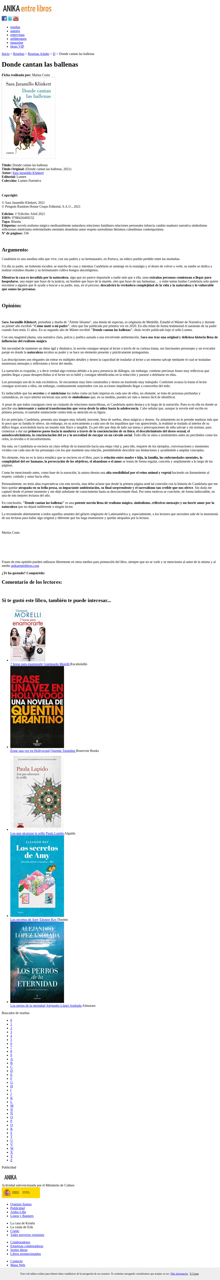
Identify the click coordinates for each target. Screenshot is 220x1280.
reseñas (15, 27)
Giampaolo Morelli (57, 664)
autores (15, 31)
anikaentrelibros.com (25, 566)
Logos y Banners (22, 1216)
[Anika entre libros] (24, 1181)
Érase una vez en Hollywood (30, 751)
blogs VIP (17, 46)
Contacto (16, 1261)
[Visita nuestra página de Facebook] (4, 20)
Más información (179, 1273)
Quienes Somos (21, 1204)
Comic (14, 1231)
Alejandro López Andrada (64, 1005)
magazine (16, 42)
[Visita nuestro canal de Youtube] (15, 20)
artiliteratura (18, 39)
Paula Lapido (55, 833)
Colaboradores (20, 1242)
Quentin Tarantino (63, 751)
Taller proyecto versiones (27, 1235)
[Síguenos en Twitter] (10, 20)
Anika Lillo (18, 1212)
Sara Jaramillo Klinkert (28, 173)
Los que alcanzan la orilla (27, 833)
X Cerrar (194, 1273)
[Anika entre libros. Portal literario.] (30, 14)
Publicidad (17, 1208)
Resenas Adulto (38, 54)
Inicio (5, 54)
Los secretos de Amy (24, 919)
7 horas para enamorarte (26, 664)
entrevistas (17, 35)
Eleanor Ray (48, 919)
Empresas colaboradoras (26, 1246)
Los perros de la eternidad (27, 1005)
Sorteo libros (19, 1250)
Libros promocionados (25, 1254)
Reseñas (18, 54)
